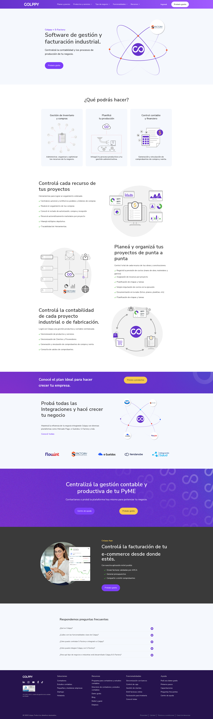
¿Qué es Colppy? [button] (66, 628)
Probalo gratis (180, 4)
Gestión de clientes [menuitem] (133, 688)
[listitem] (151, 158)
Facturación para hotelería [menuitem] (136, 695)
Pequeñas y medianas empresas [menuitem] (69, 688)
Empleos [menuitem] (95, 705)
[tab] (106, 628)
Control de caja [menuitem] (132, 684)
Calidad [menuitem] (152, 715)
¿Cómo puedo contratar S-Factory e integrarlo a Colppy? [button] (82, 642)
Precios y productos (135, 380)
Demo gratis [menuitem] (96, 693)
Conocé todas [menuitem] (131, 699)
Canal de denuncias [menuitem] (183, 715)
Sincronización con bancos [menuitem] (136, 681)
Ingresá (164, 4)
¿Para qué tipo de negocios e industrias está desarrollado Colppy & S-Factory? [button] (90, 655)
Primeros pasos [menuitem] (167, 684)
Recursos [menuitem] (134, 4)
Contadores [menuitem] (61, 681)
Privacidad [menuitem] (143, 715)
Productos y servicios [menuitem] (81, 4)
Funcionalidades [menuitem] (119, 4)
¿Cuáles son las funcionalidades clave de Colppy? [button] (79, 635)
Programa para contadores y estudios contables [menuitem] (106, 682)
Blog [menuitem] (93, 697)
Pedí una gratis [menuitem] (169, 681)
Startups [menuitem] (60, 692)
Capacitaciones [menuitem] (167, 688)
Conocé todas (47, 434)
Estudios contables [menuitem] (64, 684)
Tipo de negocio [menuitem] (101, 4)
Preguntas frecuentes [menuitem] (169, 692)
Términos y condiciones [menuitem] (166, 715)
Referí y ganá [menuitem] (97, 701)
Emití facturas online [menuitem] (134, 692)
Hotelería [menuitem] (60, 695)
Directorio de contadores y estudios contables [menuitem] (106, 688)
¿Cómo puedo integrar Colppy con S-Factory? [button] (77, 648)
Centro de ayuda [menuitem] (167, 695)
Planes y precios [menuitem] (63, 4)
